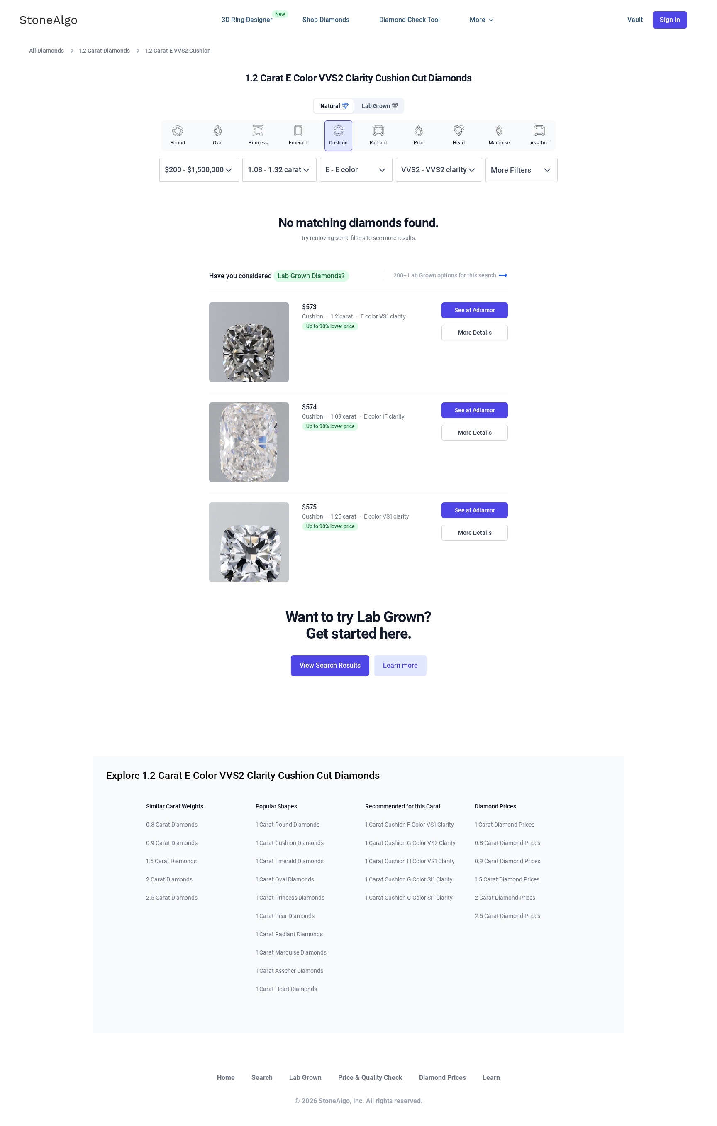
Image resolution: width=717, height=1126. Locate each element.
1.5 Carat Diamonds (171, 861)
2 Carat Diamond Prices (505, 897)
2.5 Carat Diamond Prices (507, 916)
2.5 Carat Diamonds (172, 897)
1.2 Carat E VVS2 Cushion (178, 50)
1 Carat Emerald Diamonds (290, 861)
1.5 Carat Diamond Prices (507, 879)
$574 (309, 407)
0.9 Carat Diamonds (172, 843)
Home (226, 1078)
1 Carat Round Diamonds (287, 824)
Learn (491, 1078)
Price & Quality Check (370, 1078)
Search (262, 1078)
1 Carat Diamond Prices (504, 824)
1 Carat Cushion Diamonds (290, 843)
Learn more (400, 665)
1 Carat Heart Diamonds (286, 989)
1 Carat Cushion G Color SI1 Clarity (409, 879)
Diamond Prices (442, 1078)
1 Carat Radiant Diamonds (289, 934)
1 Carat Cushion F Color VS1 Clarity (409, 824)
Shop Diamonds (325, 20)
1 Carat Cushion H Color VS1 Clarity (410, 861)
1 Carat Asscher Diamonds (289, 970)
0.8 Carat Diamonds (172, 824)
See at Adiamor (475, 310)
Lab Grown (305, 1078)
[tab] (334, 106)
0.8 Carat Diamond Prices (507, 843)
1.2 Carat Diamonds (104, 50)
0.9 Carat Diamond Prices (507, 861)
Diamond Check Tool (409, 20)
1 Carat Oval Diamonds (285, 879)
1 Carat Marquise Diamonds (291, 952)
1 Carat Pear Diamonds (285, 916)
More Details (475, 332)
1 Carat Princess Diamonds (290, 897)
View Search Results (330, 665)
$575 (309, 507)
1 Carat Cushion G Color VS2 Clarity (410, 843)
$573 (309, 307)
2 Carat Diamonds (169, 879)
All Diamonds (46, 50)
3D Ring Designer (247, 17)
